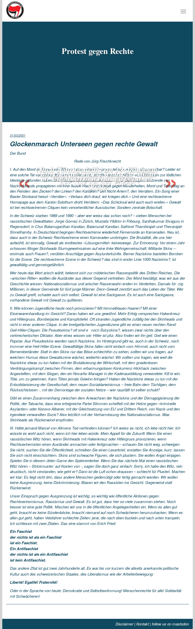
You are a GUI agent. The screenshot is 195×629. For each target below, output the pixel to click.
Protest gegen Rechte (98, 51)
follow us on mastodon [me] (170, 623)
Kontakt (142, 623)
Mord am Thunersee (97, 178)
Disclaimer (124, 623)
